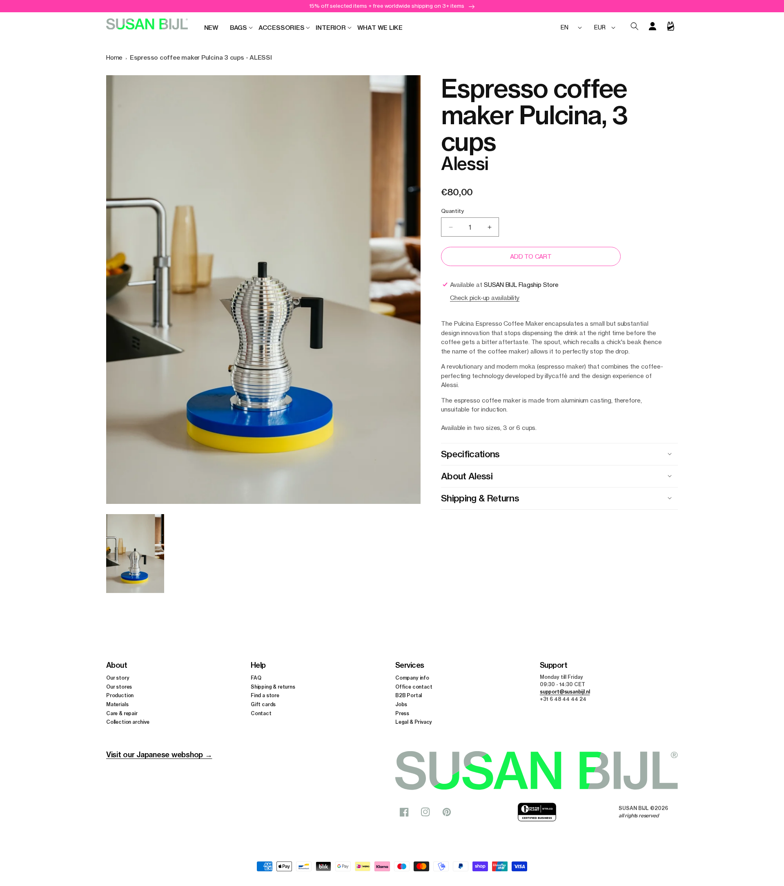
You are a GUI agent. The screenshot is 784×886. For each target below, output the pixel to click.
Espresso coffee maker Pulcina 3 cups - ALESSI (201, 57)
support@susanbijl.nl (565, 692)
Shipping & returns (273, 687)
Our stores (119, 687)
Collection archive (127, 722)
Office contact (413, 687)
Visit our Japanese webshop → (159, 754)
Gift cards (263, 704)
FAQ (256, 678)
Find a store (265, 695)
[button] (238, 28)
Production (120, 695)
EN (564, 27)
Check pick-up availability (484, 298)
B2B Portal (408, 695)
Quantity (452, 211)
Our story (117, 678)
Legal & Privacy (413, 722)
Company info (412, 678)
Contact (261, 713)
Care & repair (122, 713)
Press (402, 713)
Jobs (401, 704)
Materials (117, 704)
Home (114, 57)
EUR (599, 27)
